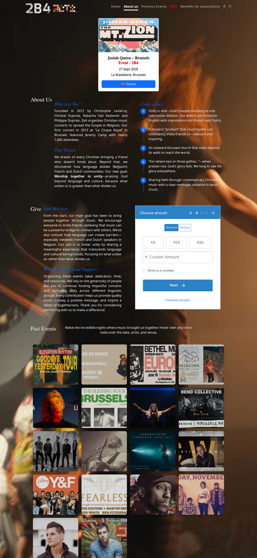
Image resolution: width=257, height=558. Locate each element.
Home (115, 6)
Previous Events (154, 6)
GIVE (173, 6)
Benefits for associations (200, 6)
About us (131, 6)
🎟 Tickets (128, 84)
